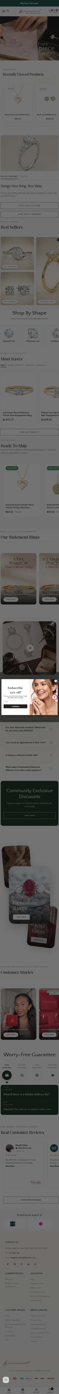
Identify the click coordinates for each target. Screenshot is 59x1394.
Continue (15, 706)
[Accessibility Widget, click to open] (54, 697)
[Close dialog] (55, 681)
